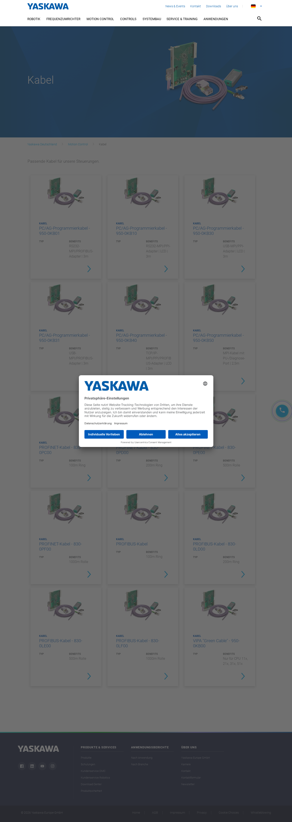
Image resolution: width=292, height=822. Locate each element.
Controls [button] (128, 19)
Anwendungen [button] (216, 19)
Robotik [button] (33, 19)
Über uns (232, 6)
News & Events (175, 6)
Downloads (213, 6)
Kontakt (195, 6)
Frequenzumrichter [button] (63, 19)
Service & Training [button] (182, 19)
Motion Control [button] (100, 19)
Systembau (152, 19)
